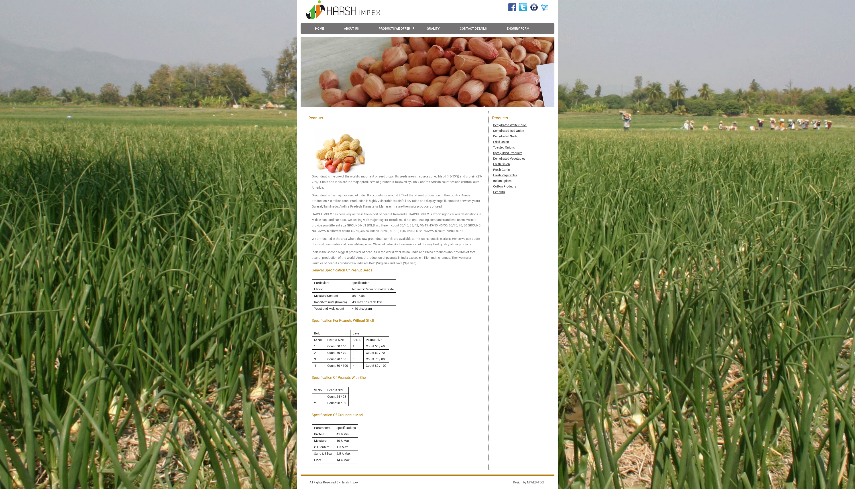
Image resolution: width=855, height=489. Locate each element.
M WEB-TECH (536, 482)
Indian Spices (502, 181)
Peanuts (499, 192)
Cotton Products (504, 186)
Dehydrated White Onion (510, 125)
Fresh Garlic (501, 169)
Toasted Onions (504, 147)
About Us (351, 28)
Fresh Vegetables (505, 175)
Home (319, 28)
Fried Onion (501, 142)
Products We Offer (394, 28)
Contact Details (473, 28)
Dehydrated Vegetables (509, 158)
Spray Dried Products (507, 153)
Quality (433, 28)
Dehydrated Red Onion (508, 130)
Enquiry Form (518, 28)
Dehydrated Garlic (505, 136)
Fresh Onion (501, 164)
